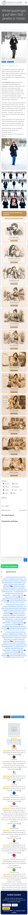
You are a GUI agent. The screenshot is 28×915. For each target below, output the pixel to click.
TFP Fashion (10, 62)
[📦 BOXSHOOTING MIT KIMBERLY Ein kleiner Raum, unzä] (14, 672)
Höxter (7, 506)
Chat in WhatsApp (11, 566)
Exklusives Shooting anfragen (14, 218)
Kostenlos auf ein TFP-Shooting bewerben (12, 213)
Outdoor (4, 62)
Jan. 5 (4, 65)
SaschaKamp (12, 65)
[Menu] (26, 2)
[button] (4, 175)
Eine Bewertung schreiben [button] (14, 742)
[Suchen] (25, 560)
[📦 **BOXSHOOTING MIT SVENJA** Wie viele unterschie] (14, 699)
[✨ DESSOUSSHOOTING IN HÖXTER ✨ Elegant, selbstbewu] (14, 589)
